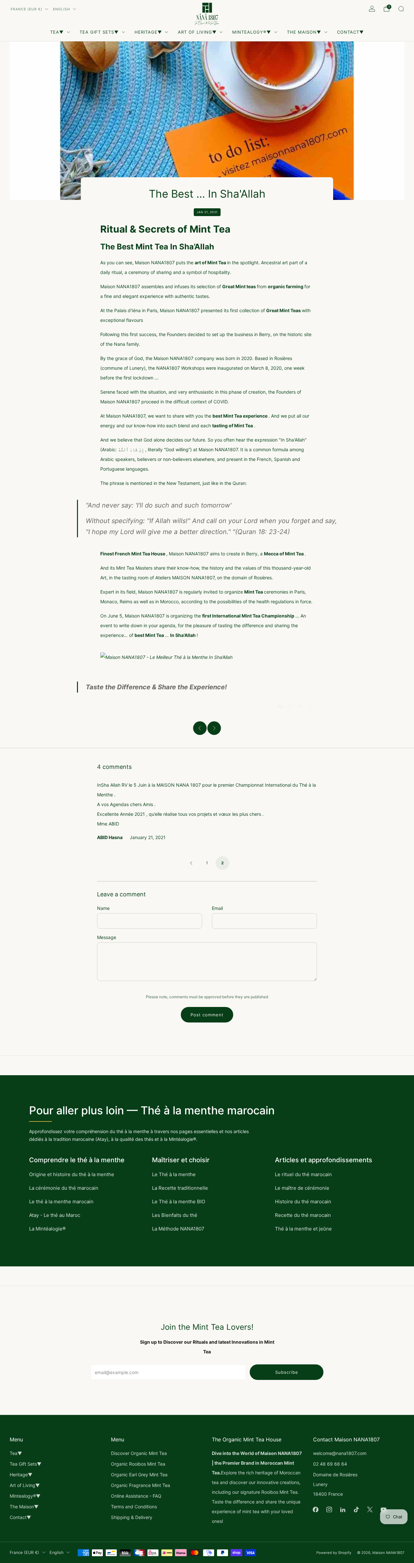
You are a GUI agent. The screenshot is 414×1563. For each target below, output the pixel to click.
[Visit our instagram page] (329, 1509)
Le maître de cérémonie (302, 1188)
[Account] (372, 8)
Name (103, 908)
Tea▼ (57, 32)
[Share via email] (311, 707)
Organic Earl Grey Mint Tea (139, 1474)
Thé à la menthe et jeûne (303, 1229)
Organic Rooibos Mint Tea (138, 1464)
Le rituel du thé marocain (303, 1174)
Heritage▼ (148, 32)
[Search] (401, 8)
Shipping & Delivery (131, 1517)
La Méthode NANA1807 (178, 1229)
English (61, 9)
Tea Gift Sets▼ (99, 32)
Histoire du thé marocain (303, 1201)
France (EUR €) (26, 9)
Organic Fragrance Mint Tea (140, 1485)
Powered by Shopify (333, 1552)
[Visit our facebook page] (315, 1509)
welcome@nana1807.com (339, 1453)
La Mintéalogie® (47, 1229)
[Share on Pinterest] (301, 707)
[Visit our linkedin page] (343, 1509)
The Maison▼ (304, 32)
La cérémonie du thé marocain (63, 1188)
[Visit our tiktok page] (356, 1509)
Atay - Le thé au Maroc (54, 1215)
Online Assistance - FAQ (136, 1496)
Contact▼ (350, 32)
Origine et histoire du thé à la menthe (71, 1174)
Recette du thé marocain (303, 1215)
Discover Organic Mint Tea (139, 1453)
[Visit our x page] (370, 1509)
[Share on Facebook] (280, 707)
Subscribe (286, 1372)
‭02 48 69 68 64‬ (330, 1464)
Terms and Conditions (134, 1506)
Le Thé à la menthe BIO (178, 1201)
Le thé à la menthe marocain (61, 1201)
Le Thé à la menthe (174, 1174)
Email (217, 908)
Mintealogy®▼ (251, 32)
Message (106, 937)
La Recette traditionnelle (180, 1188)
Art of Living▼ (197, 32)
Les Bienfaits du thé (174, 1215)
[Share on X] (291, 707)
